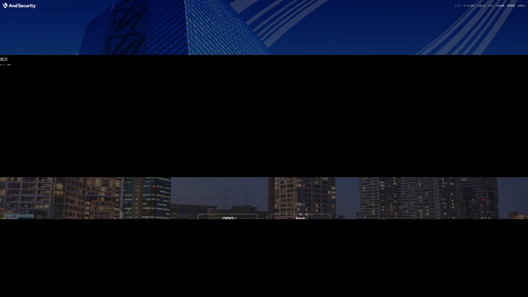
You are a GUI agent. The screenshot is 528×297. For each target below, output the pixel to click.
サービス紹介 (469, 5)
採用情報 (511, 5)
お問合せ (521, 5)
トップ (458, 5)
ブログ (491, 5)
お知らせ (481, 5)
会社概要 (500, 5)
